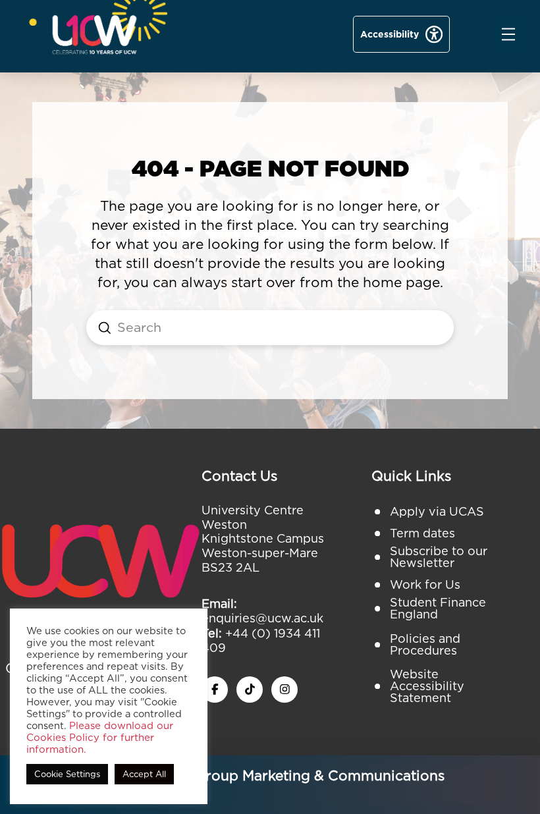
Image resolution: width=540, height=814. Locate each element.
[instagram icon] (284, 689)
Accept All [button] (144, 774)
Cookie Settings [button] (67, 774)
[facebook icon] (215, 689)
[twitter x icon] (249, 689)
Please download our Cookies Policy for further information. (99, 737)
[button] (508, 34)
